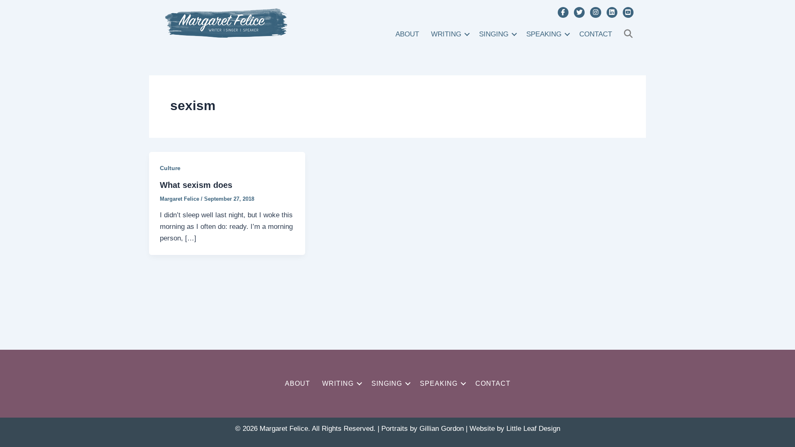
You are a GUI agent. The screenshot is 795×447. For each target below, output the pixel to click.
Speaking (543, 34)
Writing (446, 34)
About (407, 34)
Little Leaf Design (533, 429)
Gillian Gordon (441, 429)
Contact (595, 34)
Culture (170, 168)
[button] (467, 34)
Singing (493, 34)
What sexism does (196, 185)
